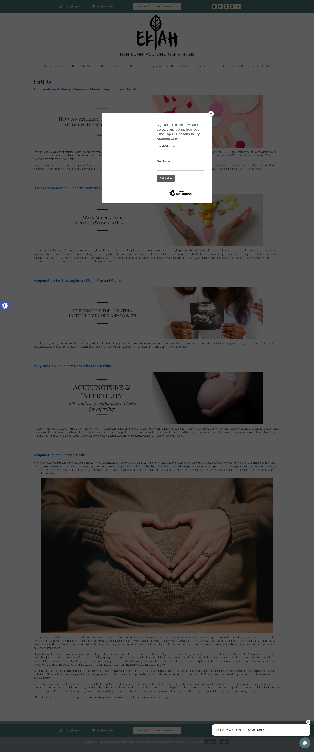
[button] (4, 305)
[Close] (211, 113)
